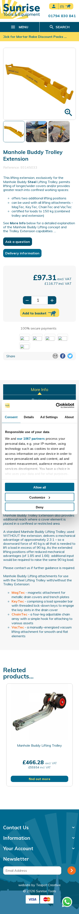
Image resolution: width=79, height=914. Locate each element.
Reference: (11, 167)
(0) (62, 6)
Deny (39, 507)
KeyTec (18, 601)
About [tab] (69, 417)
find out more (39, 779)
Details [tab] (29, 417)
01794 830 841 (62, 15)
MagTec (18, 592)
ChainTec (19, 614)
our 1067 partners (31, 438)
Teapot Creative (48, 885)
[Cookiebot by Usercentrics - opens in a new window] (56, 405)
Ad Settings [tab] (49, 417)
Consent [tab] (11, 417)
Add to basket (34, 313)
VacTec (18, 627)
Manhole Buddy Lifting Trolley (39, 745)
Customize (37, 497)
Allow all (39, 487)
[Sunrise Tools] (21, 10)
